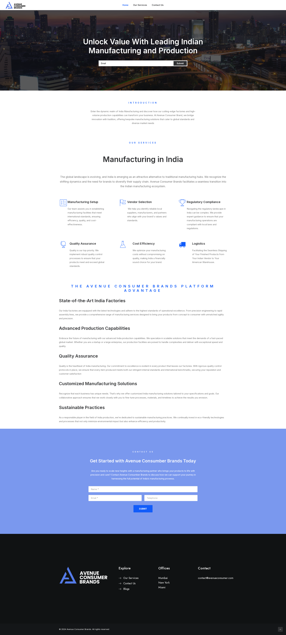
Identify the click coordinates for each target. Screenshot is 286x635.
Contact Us (158, 5)
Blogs (126, 589)
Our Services (140, 5)
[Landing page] (83, 575)
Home (125, 5)
